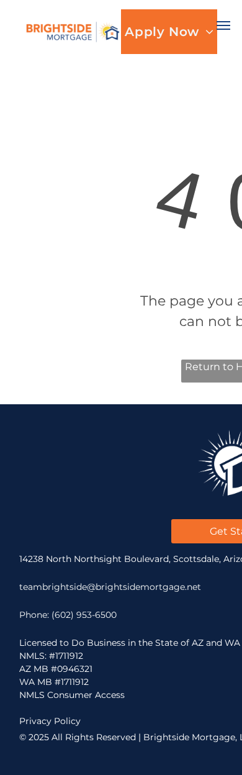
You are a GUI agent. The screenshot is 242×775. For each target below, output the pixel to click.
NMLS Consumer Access (72, 694)
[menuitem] (168, 31)
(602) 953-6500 (84, 614)
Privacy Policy (50, 721)
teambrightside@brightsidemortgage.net (110, 586)
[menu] (223, 25)
